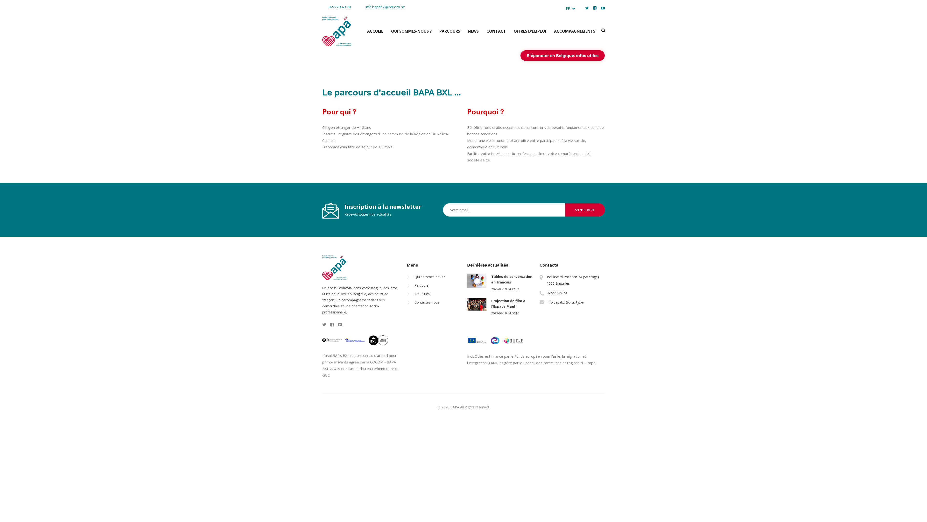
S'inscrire (585, 210)
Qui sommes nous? (429, 277)
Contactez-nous (426, 302)
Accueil (375, 31)
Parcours (449, 31)
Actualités (422, 293)
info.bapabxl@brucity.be (385, 6)
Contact (496, 31)
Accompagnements (574, 31)
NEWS (473, 31)
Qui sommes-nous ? (411, 31)
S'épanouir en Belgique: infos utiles (562, 55)
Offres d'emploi (530, 31)
